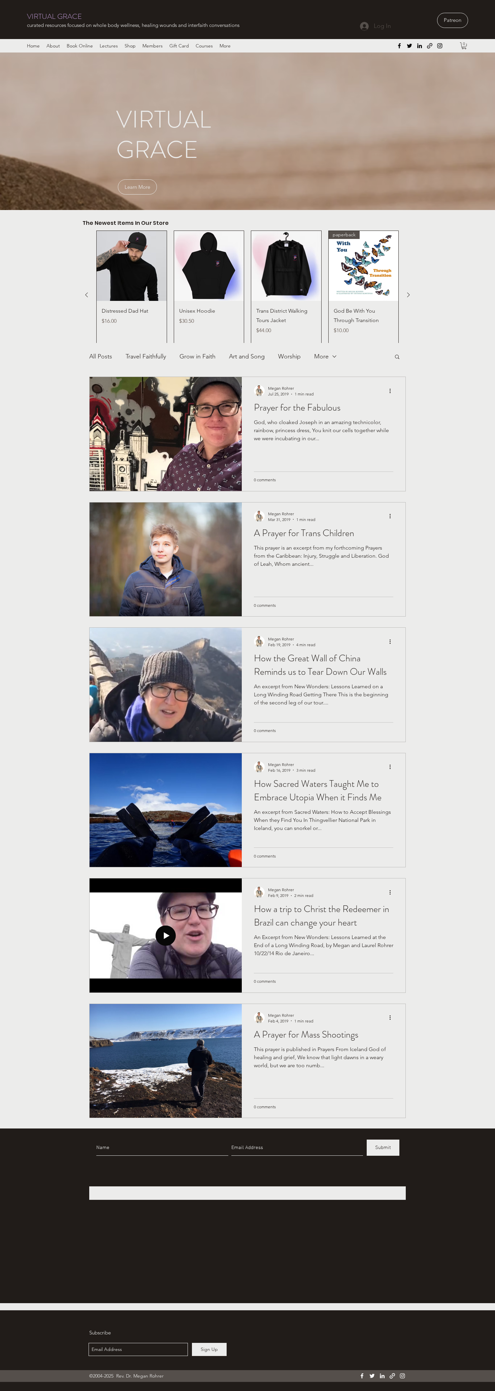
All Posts (100, 356)
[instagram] (439, 45)
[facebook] (399, 45)
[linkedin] (419, 45)
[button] (464, 45)
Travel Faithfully (146, 356)
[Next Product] (408, 295)
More (321, 356)
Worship (289, 356)
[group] (247, 294)
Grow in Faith (197, 356)
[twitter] (409, 45)
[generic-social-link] (429, 45)
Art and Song (247, 356)
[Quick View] (132, 266)
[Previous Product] (86, 295)
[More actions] (392, 391)
